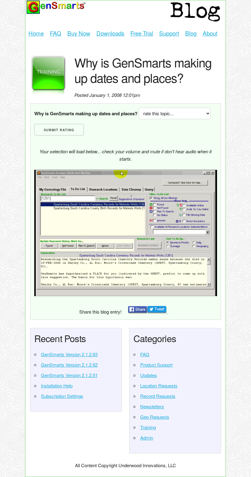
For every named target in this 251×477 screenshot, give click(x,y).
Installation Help (57, 385)
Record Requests (157, 396)
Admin (146, 437)
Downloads (110, 33)
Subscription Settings (62, 396)
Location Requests (159, 385)
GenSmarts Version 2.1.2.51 (69, 375)
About (210, 33)
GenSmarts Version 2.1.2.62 (69, 364)
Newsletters (152, 406)
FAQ (55, 33)
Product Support (156, 364)
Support (169, 33)
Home (36, 33)
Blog (191, 33)
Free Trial (141, 33)
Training (148, 427)
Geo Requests (154, 417)
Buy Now (78, 33)
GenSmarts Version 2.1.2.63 (69, 354)
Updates (148, 375)
